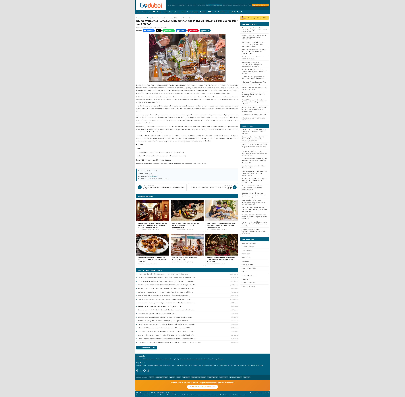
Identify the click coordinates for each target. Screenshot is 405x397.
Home (169, 5)
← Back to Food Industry (146, 348)
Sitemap (220, 359)
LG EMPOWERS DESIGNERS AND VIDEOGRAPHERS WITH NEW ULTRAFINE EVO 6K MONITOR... (170, 342)
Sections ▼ (222, 12)
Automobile (246, 254)
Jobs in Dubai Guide (257, 365)
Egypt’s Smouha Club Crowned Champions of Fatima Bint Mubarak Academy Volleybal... (253, 195)
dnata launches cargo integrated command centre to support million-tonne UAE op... (254, 209)
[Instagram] (144, 370)
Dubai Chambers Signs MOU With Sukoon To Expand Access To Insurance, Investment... (253, 139)
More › (264, 24)
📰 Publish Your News (260, 5)
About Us (139, 359)
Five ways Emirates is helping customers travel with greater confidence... (163, 274)
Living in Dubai (141, 365)
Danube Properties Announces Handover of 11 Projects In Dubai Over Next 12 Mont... (166, 331)
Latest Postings (155, 12)
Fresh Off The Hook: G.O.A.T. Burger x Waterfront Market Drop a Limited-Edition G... (254, 102)
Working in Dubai (168, 365)
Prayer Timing (212, 359)
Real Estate (246, 261)
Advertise (183, 359)
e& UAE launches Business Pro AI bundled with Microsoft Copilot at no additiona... (165, 292)
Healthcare (246, 279)
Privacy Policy (174, 359)
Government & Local (249, 275)
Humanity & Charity (248, 286)
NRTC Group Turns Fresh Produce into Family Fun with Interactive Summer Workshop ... (253, 44)
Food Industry (146, 18)
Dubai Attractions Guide (154, 365)
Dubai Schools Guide (181, 365)
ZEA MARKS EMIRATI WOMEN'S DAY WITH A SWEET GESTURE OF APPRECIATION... (254, 37)
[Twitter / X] (141, 370)
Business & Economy (249, 268)
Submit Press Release (189, 12)
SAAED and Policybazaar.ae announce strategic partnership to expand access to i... (253, 202)
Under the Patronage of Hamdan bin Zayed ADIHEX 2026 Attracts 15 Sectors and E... (254, 173)
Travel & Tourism (247, 264)
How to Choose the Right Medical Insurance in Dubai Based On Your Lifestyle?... (165, 299)
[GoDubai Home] (151, 5)
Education (201, 5)
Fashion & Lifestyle (248, 246)
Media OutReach (235, 12)
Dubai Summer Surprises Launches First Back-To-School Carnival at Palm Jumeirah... (166, 324)
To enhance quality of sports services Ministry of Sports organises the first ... (163, 321)
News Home (141, 12)
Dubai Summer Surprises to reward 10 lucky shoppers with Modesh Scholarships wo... (167, 338)
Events (189, 5)
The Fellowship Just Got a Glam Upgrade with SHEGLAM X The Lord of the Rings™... (166, 335)
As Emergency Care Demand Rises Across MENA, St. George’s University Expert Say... (254, 216)
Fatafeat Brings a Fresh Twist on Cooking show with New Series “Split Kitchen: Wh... (254, 71)
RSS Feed (212, 12)
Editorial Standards (149, 359)
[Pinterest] (148, 370)
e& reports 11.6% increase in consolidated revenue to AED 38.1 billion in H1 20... (164, 328)
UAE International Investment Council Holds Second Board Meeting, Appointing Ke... (167, 277)
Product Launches (170, 12)
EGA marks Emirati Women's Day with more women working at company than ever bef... (254, 160)
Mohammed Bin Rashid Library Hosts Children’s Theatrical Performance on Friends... (254, 224)
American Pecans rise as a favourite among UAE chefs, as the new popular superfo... (254, 51)
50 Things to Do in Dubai (225, 365)
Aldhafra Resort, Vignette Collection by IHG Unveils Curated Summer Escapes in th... (254, 109)
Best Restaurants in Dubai (242, 365)
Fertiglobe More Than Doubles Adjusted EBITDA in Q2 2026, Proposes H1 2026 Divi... (166, 288)
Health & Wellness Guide (209, 365)
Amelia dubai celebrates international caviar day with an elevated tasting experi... (252, 64)
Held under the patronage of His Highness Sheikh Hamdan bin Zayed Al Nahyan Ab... (166, 303)
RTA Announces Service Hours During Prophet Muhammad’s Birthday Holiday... (252, 187)
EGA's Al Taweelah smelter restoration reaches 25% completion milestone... (254, 231)
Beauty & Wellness (178, 5)
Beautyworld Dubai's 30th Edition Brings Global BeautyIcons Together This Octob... (166, 310)
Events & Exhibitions (248, 282)
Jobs (194, 5)
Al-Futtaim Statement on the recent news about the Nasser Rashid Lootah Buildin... (254, 180)
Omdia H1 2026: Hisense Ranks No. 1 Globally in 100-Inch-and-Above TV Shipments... (254, 131)
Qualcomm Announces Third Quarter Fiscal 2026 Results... (157, 313)
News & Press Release (214, 5)
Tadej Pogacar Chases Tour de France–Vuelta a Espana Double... (160, 306)
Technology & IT (247, 250)
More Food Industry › (228, 196)
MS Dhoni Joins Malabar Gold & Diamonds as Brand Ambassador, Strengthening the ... (167, 285)
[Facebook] (137, 370)
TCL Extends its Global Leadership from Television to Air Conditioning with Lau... (165, 317)
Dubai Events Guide (195, 365)
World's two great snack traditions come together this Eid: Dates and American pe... (253, 94)
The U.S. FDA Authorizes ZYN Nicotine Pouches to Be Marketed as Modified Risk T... (254, 153)
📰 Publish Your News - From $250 (202, 387)
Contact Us (159, 359)
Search (203, 12)
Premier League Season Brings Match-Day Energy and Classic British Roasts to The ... (254, 29)
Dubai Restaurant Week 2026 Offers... (254, 114)
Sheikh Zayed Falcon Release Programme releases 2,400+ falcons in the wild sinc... (166, 281)
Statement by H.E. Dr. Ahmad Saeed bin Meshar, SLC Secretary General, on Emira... (254, 146)
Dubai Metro (227, 5)
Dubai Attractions (240, 5)
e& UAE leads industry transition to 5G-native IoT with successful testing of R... (164, 295)
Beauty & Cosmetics (249, 243)
